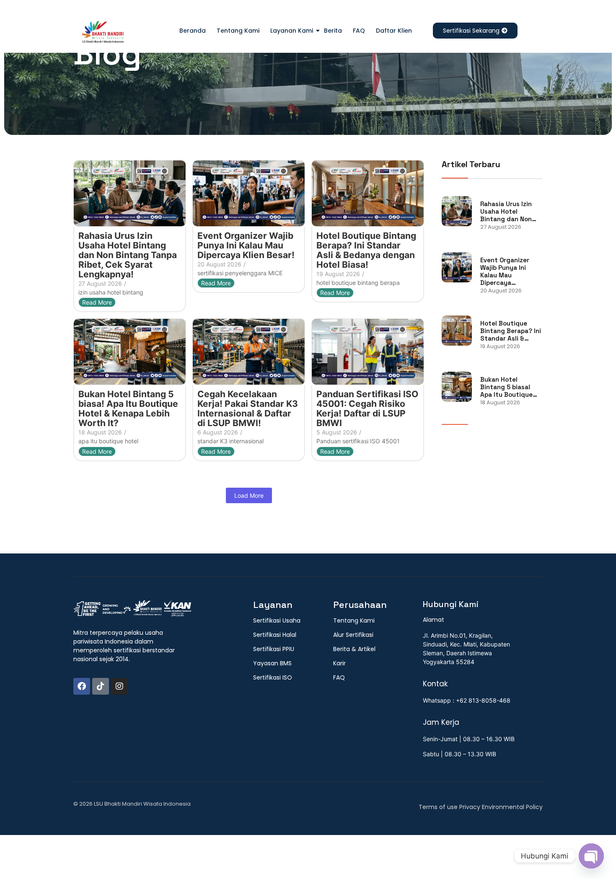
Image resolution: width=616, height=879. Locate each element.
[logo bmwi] (132, 609)
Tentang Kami (238, 30)
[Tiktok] (100, 686)
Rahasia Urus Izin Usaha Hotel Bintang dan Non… (508, 211)
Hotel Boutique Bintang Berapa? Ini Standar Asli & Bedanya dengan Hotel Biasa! (366, 250)
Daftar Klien (394, 30)
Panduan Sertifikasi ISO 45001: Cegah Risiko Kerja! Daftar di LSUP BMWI (367, 408)
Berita (333, 30)
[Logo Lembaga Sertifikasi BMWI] (103, 33)
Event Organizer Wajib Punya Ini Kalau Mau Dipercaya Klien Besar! (246, 245)
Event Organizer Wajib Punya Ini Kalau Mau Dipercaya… (504, 271)
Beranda (192, 30)
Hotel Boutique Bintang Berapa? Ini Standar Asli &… (510, 331)
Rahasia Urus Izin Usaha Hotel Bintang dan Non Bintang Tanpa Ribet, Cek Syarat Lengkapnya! (127, 255)
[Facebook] (81, 686)
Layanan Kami (291, 30)
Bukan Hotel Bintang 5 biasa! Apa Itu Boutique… (508, 387)
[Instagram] (119, 686)
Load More (249, 495)
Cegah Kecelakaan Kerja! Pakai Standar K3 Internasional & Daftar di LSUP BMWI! (247, 408)
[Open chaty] (591, 856)
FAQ (359, 30)
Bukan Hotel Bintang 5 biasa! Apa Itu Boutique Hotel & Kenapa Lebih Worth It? (128, 408)
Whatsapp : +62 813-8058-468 (466, 700)
